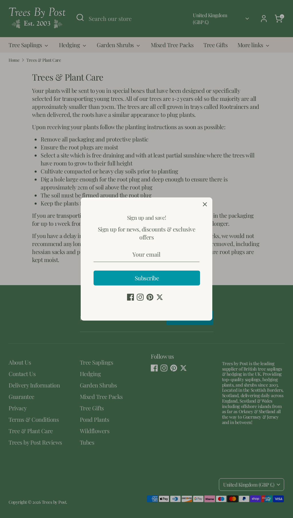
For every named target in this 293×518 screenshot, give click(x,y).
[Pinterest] (149, 297)
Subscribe (147, 278)
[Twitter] (159, 297)
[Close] (205, 205)
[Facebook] (130, 297)
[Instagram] (140, 297)
